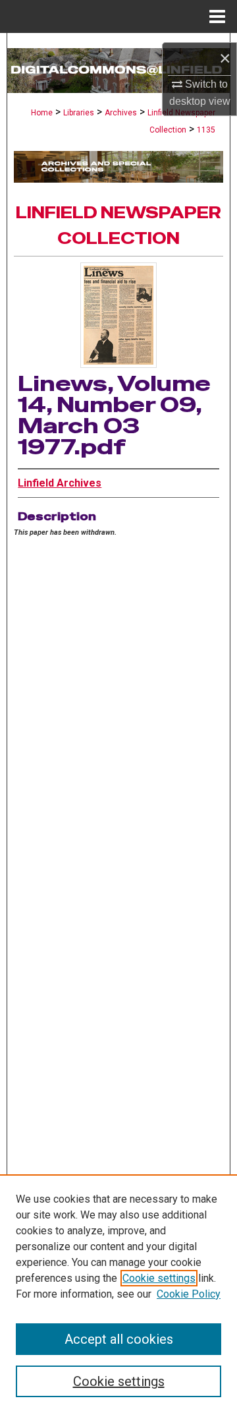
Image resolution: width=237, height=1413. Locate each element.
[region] (118, 1293)
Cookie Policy (189, 1294)
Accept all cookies (119, 1339)
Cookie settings (159, 1278)
